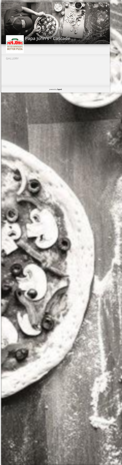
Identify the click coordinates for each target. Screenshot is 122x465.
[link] (106, 5)
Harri (60, 89)
